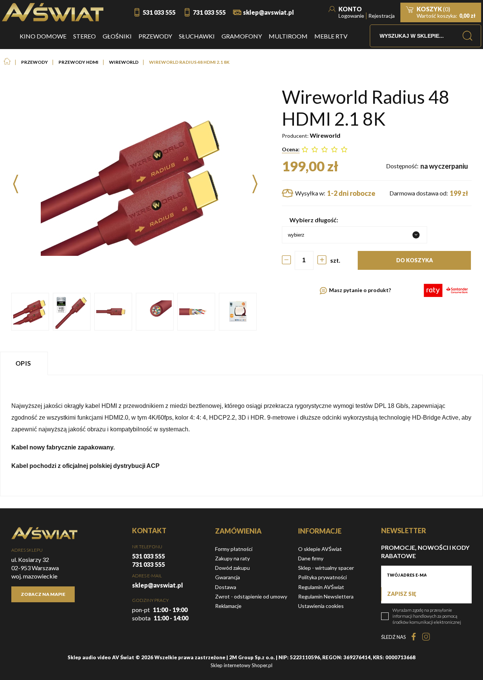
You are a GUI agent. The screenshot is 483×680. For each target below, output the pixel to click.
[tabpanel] (241, 435)
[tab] (25, 363)
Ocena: (291, 149)
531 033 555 (159, 12)
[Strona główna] (52, 12)
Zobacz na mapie (43, 594)
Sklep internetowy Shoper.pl (241, 665)
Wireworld (325, 135)
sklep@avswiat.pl (268, 12)
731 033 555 (209, 12)
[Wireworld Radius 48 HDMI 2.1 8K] (30, 312)
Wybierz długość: (313, 219)
